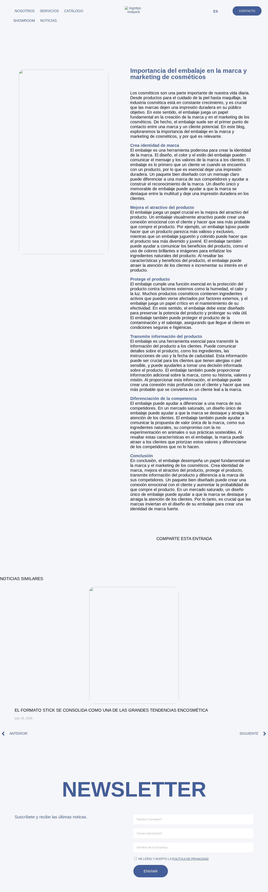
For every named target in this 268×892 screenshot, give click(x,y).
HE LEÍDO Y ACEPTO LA (173, 859)
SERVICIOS (49, 11)
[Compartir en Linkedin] (184, 550)
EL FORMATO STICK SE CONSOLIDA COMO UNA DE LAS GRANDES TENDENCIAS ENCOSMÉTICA (111, 710)
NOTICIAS (48, 21)
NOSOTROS (25, 11)
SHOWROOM (24, 21)
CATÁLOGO (73, 11)
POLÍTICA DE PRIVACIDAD (190, 859)
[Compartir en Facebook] (173, 550)
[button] (227, 11)
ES (215, 11)
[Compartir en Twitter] (195, 550)
